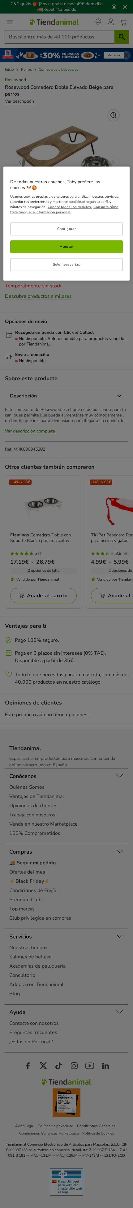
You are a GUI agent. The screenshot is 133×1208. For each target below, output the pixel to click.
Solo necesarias (66, 264)
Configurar (66, 228)
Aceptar (66, 246)
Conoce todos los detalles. (70, 206)
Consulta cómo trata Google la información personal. (64, 209)
